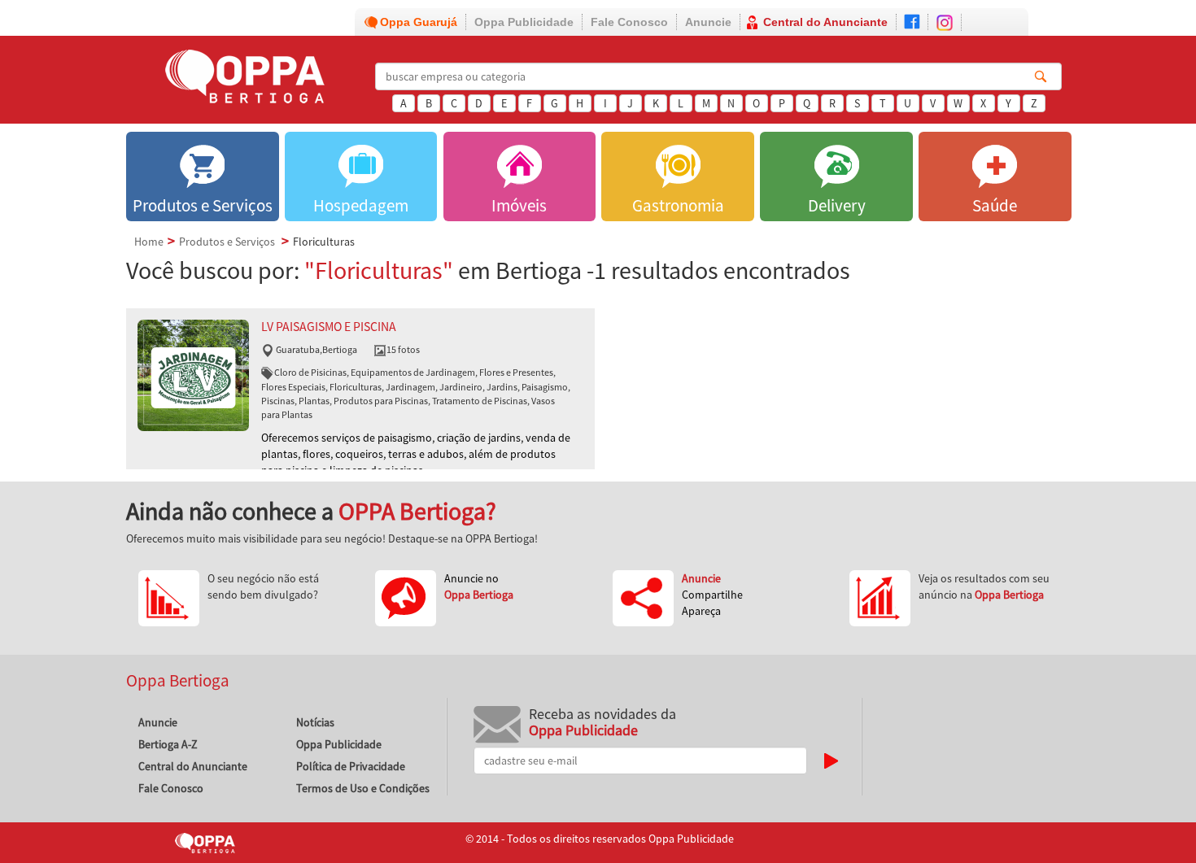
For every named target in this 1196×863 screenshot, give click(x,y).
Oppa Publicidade (524, 21)
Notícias (315, 722)
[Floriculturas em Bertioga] (193, 374)
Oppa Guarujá (418, 21)
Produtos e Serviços (227, 241)
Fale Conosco (629, 21)
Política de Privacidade (350, 766)
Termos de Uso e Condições (363, 788)
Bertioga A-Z (168, 744)
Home (149, 241)
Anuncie (708, 21)
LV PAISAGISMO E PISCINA (328, 326)
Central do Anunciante (825, 21)
